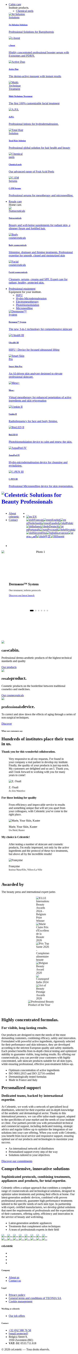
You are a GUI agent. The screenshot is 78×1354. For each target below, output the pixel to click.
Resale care (15, 201)
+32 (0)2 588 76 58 (20, 1330)
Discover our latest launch (21, 595)
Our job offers (17, 1315)
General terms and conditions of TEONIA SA (35, 1298)
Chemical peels (24, 10)
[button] (32, 610)
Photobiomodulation (27, 304)
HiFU (19, 295)
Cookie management (20, 1301)
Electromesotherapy (27, 301)
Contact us (15, 1280)
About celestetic (14, 515)
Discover (6, 723)
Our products (9, 667)
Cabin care (15, 4)
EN (34, 516)
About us (14, 1277)
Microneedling (24, 308)
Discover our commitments (16, 1161)
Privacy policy (17, 1294)
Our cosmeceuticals (12, 695)
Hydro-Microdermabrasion (31, 298)
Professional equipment (22, 288)
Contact (13, 519)
